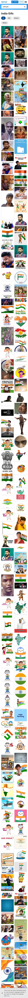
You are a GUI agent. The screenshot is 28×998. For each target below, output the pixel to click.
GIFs (9, 18)
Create (16, 1)
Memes (5, 22)
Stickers (16, 18)
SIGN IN (21, 1)
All (3, 18)
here (8, 996)
